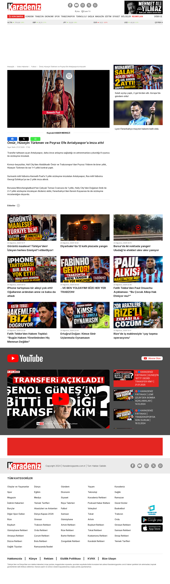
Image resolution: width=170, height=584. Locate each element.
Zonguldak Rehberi (70, 541)
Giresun (38, 519)
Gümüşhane (67, 519)
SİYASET (116, 16)
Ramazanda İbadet (43, 546)
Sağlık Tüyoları (14, 546)
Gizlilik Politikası (70, 558)
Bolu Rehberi (40, 541)
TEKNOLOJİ (81, 16)
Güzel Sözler (121, 503)
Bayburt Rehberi (96, 524)
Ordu (117, 519)
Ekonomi (65, 492)
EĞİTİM (108, 16)
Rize (9, 519)
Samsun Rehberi (123, 530)
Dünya (37, 486)
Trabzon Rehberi (42, 524)
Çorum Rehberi (41, 535)
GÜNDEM (29, 16)
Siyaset (64, 497)
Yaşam (91, 486)
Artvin (91, 519)
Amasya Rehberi (15, 535)
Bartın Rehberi (68, 535)
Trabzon (119, 514)
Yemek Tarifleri (42, 503)
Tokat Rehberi (95, 530)
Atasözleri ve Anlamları (45, 508)
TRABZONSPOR (68, 16)
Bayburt (11, 524)
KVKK (91, 558)
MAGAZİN (99, 16)
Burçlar (11, 508)
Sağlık (118, 492)
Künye (33, 558)
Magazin (11, 497)
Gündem (65, 486)
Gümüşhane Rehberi (17, 530)
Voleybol (92, 508)
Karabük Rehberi (96, 541)
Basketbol (120, 508)
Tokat (91, 514)
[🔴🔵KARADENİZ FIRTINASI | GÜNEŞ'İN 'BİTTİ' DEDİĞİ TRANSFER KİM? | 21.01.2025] (58, 399)
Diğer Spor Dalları (16, 514)
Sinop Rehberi (122, 535)
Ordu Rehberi (41, 530)
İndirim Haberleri (15, 503)
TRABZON (39, 16)
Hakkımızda (14, 558)
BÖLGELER (126, 16)
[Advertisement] (85, 44)
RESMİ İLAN (137, 16)
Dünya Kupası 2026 (44, 514)
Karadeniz (120, 486)
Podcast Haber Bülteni (99, 503)
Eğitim (37, 492)
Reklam (48, 558)
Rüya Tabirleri (68, 503)
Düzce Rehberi (14, 541)
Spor (9, 492)
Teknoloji (92, 492)
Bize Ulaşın (109, 558)
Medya (37, 497)
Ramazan (119, 497)
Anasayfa (10, 67)
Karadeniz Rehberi (97, 497)
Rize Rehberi (67, 530)
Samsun (65, 514)
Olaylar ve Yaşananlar (18, 486)
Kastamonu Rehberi (97, 535)
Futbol (33, 67)
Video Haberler (23, 67)
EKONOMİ (49, 16)
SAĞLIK (91, 16)
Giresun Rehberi (123, 524)
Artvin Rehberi (68, 524)
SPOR (57, 16)
